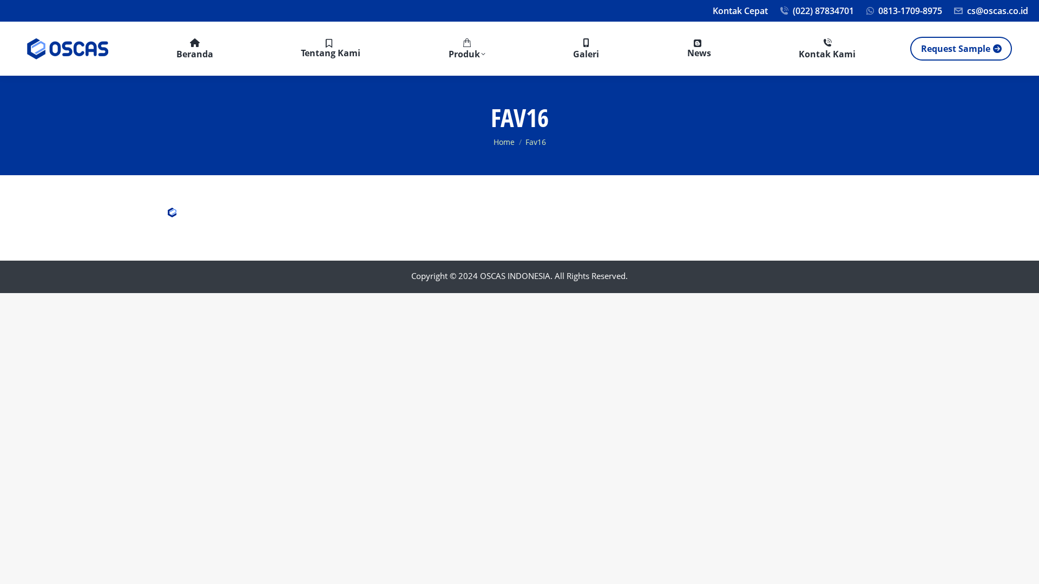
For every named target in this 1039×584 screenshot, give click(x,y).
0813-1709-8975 (910, 11)
